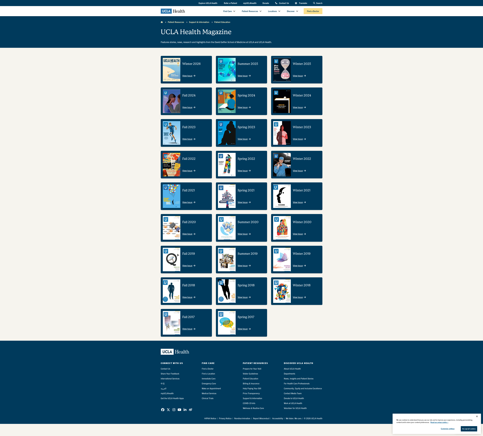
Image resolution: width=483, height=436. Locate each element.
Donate (266, 3)
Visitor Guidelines (250, 373)
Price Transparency (251, 393)
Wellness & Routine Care (253, 408)
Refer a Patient (230, 3)
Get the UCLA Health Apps (172, 398)
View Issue (187, 75)
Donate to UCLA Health (294, 398)
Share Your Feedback (170, 373)
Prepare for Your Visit (252, 368)
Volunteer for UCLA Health (295, 408)
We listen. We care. (294, 418)
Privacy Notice (225, 418)
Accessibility (277, 418)
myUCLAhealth (249, 3)
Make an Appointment (211, 388)
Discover (291, 11)
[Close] (477, 416)
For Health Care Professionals (296, 383)
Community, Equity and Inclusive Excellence (303, 388)
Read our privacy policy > (439, 422)
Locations (272, 11)
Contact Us (284, 3)
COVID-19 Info (249, 403)
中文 (163, 383)
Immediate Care (208, 378)
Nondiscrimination (242, 418)
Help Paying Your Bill (252, 388)
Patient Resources (250, 11)
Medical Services (209, 393)
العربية (163, 388)
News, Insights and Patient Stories (298, 378)
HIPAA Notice (210, 418)
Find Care (227, 11)
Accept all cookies (469, 429)
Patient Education (222, 22)
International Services (170, 378)
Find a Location (208, 373)
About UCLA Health (292, 368)
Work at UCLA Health (293, 403)
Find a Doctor (313, 11)
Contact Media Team (293, 393)
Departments (289, 373)
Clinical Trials (207, 398)
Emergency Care (209, 383)
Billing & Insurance (251, 383)
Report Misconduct (261, 418)
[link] (163, 410)
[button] (208, 3)
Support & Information (199, 22)
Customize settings (447, 429)
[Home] (162, 22)
